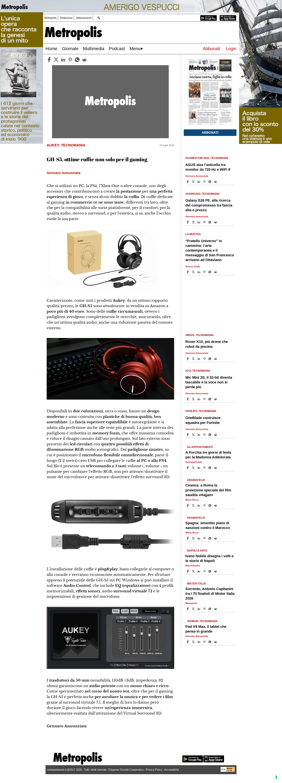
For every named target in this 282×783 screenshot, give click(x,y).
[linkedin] (63, 59)
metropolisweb (193, 462)
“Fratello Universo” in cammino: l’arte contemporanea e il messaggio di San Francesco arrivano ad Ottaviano (209, 250)
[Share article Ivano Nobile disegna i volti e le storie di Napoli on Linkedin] (199, 571)
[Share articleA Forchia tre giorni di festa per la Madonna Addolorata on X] (194, 467)
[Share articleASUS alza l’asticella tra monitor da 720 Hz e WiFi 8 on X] (194, 181)
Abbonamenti (84, 17)
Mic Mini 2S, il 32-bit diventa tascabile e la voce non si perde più (208, 382)
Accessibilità (171, 769)
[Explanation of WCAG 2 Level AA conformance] (227, 771)
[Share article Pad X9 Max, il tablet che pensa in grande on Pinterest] (205, 641)
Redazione (66, 17)
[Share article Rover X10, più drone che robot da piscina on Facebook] (188, 358)
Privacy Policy (154, 769)
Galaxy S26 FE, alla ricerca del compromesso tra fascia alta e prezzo (208, 205)
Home (51, 48)
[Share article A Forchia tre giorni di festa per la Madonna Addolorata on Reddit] (216, 467)
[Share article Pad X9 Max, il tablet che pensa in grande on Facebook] (188, 641)
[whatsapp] (77, 59)
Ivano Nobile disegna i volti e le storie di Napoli (209, 558)
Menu (135, 48)
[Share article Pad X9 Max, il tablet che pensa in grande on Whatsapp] (210, 641)
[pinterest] (70, 59)
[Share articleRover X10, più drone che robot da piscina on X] (194, 358)
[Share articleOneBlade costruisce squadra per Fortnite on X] (194, 434)
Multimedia (93, 48)
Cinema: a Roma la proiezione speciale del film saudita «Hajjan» (208, 490)
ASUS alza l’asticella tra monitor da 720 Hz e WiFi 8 (207, 167)
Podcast (117, 48)
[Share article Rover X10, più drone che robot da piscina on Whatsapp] (210, 358)
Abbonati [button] (210, 132)
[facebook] (49, 59)
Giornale (70, 48)
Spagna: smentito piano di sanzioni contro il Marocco (207, 525)
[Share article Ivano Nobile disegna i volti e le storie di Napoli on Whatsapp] (210, 571)
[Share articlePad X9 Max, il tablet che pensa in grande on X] (194, 641)
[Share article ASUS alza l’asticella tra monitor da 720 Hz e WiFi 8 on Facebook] (188, 181)
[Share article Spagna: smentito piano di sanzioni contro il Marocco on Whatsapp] (210, 538)
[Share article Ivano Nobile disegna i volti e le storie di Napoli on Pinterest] (205, 571)
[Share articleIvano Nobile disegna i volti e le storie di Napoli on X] (194, 571)
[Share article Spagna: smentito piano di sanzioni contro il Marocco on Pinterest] (205, 538)
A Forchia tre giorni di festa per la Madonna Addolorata (208, 454)
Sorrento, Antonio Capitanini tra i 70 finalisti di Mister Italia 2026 (210, 593)
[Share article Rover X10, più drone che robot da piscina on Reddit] (216, 358)
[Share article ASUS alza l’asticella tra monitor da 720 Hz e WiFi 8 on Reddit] (216, 181)
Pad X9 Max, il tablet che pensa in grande (205, 629)
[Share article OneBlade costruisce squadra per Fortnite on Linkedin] (199, 434)
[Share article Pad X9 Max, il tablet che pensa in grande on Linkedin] (199, 641)
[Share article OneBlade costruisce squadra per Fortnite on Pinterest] (205, 434)
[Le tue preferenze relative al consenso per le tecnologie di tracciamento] (276, 777)
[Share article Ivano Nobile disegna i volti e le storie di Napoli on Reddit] (216, 571)
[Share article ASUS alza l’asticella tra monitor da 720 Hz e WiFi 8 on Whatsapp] (210, 181)
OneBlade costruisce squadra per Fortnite (202, 420)
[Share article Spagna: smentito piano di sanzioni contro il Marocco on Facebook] (188, 538)
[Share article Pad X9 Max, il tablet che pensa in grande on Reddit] (216, 641)
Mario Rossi (192, 499)
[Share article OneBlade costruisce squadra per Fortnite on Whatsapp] (210, 434)
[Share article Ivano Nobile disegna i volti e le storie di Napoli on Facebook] (188, 571)
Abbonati (211, 48)
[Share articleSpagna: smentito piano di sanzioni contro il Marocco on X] (194, 538)
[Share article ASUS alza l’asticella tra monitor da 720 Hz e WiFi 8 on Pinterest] (205, 181)
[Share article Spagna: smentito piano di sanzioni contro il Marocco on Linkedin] (199, 538)
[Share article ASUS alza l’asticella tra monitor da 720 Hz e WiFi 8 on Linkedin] (199, 181)
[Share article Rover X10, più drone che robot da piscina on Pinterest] (205, 358)
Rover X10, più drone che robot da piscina (206, 344)
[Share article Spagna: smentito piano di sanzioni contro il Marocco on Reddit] (216, 538)
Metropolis (50, 17)
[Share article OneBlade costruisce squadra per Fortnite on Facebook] (188, 434)
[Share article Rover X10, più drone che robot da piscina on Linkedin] (199, 358)
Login (231, 48)
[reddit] (84, 59)
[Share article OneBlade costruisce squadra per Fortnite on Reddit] (216, 434)
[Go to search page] (99, 17)
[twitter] (56, 59)
